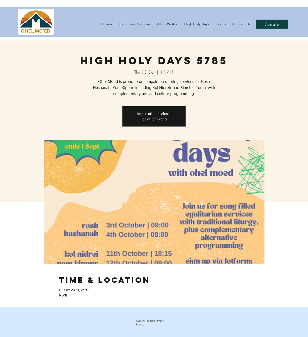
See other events (154, 119)
